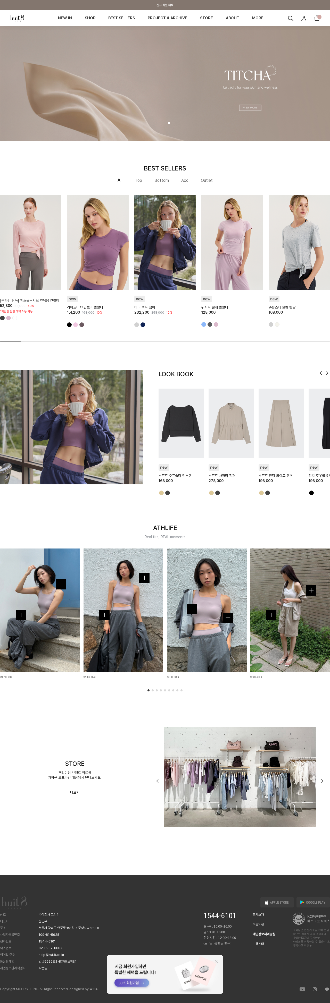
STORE (206, 18)
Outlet (207, 180)
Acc (184, 180)
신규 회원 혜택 (165, 5)
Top (138, 180)
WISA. (93, 989)
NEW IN (65, 18)
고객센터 (258, 944)
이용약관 (258, 924)
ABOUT (232, 18)
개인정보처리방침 (264, 934)
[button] (161, 123)
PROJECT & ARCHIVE (167, 18)
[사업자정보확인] (66, 961)
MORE (257, 18)
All (120, 180)
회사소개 (258, 914)
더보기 (74, 792)
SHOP (90, 18)
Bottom (161, 180)
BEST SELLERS (121, 18)
